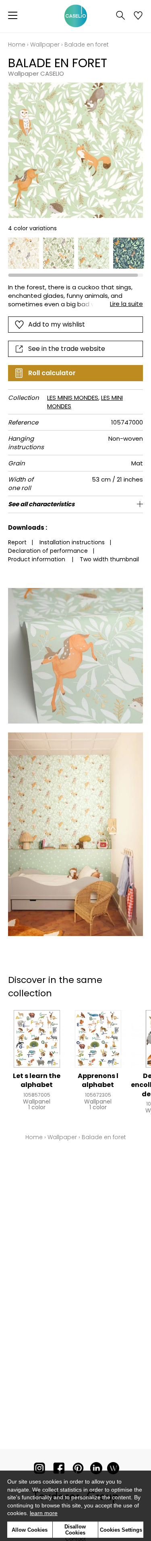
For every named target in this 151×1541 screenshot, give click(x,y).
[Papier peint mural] (113, 1470)
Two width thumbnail (109, 559)
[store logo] (76, 16)
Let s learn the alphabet (36, 1080)
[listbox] (75, 253)
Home (16, 44)
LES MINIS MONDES (72, 397)
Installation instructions (72, 542)
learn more (44, 1513)
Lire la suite (126, 303)
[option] (23, 253)
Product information (36, 559)
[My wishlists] (138, 16)
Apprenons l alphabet (98, 1080)
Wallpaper (45, 44)
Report (17, 542)
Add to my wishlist (56, 324)
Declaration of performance (48, 551)
